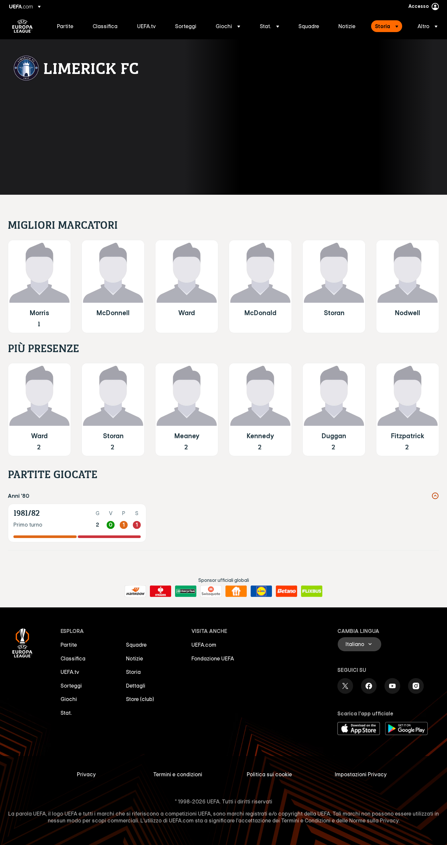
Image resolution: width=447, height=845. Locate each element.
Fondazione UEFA (212, 658)
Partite (69, 645)
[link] (65, 26)
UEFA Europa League (22, 26)
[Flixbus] (311, 591)
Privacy (86, 774)
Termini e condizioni (177, 774)
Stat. (66, 713)
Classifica (73, 658)
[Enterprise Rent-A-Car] (185, 591)
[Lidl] (261, 591)
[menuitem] (66, 26)
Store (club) (140, 699)
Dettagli (135, 686)
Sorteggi (71, 686)
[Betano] (286, 591)
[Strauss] (160, 591)
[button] (227, 26)
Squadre (136, 645)
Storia (133, 672)
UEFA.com (203, 645)
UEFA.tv (70, 672)
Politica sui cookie (269, 774)
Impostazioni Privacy (361, 774)
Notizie (134, 658)
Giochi (69, 699)
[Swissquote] (211, 591)
